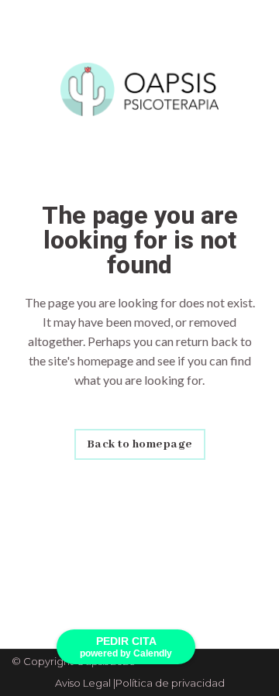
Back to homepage (140, 444)
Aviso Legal (83, 683)
